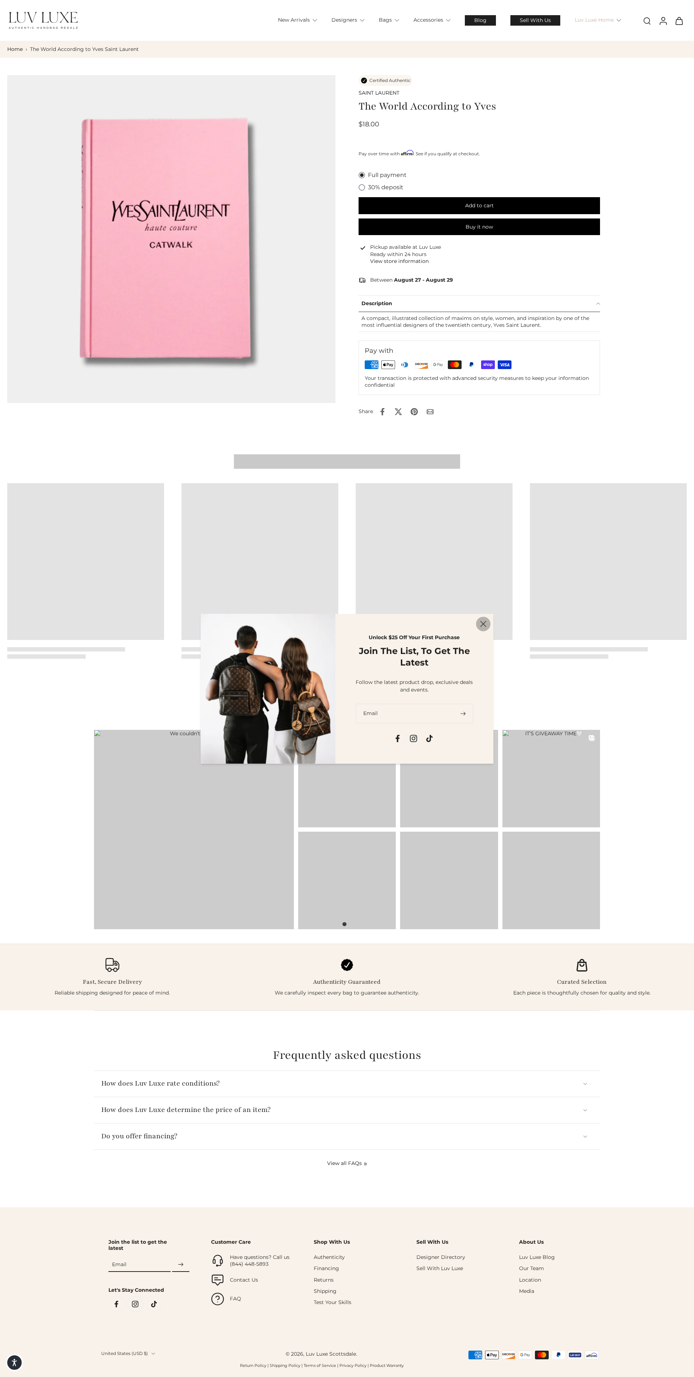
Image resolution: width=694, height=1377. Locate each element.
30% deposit (385, 187)
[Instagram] (135, 1304)
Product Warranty (387, 1365)
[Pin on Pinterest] (414, 412)
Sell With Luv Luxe (439, 1268)
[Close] (483, 623)
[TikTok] (154, 1304)
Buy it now (479, 227)
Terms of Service (320, 1365)
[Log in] (663, 20)
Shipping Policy (285, 1365)
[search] (647, 20)
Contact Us (244, 1280)
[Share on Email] (430, 412)
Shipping (325, 1291)
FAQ (235, 1298)
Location (530, 1280)
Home (15, 49)
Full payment (387, 175)
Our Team (531, 1268)
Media (526, 1291)
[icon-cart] (679, 20)
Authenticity (329, 1257)
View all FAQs (344, 1163)
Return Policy (253, 1365)
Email (119, 1264)
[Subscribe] (180, 1264)
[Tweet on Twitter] (398, 412)
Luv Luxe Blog (537, 1257)
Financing (326, 1268)
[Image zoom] (171, 239)
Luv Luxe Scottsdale (331, 1354)
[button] (479, 205)
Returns (324, 1280)
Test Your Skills (332, 1302)
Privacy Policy (353, 1365)
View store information (399, 261)
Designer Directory (440, 1257)
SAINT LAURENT (379, 93)
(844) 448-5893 (249, 1264)
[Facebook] (116, 1304)
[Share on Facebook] (382, 412)
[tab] (344, 924)
